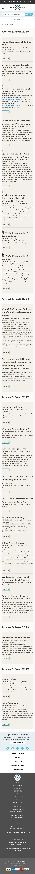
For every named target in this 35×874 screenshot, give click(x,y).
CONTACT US (17, 761)
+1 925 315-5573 (17, 797)
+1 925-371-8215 (17, 791)
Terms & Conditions (21, 861)
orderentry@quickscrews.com (11, 105)
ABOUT (17, 757)
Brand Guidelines (17, 769)
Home (6, 24)
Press (11, 24)
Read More (6, 58)
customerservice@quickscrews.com (12, 99)
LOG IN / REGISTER (17, 753)
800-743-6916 (17, 785)
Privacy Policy (11, 861)
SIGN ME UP (17, 742)
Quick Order (18, 20)
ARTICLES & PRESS (17, 765)
